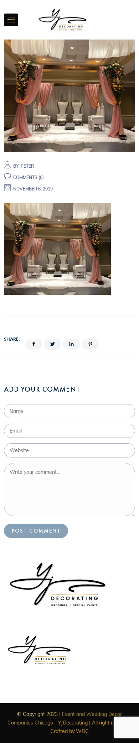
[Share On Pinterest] (90, 344)
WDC (82, 731)
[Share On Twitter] (52, 344)
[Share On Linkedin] (71, 344)
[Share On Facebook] (33, 344)
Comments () (28, 177)
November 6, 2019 (33, 189)
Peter (27, 166)
